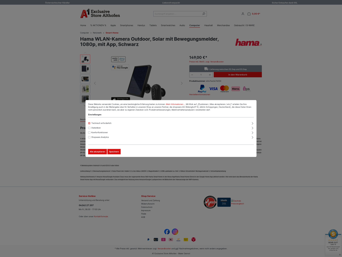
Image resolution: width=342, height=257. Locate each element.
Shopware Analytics (100, 137)
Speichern (114, 151)
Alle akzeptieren (97, 151)
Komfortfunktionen (99, 132)
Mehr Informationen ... (175, 104)
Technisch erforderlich (101, 123)
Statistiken (96, 128)
